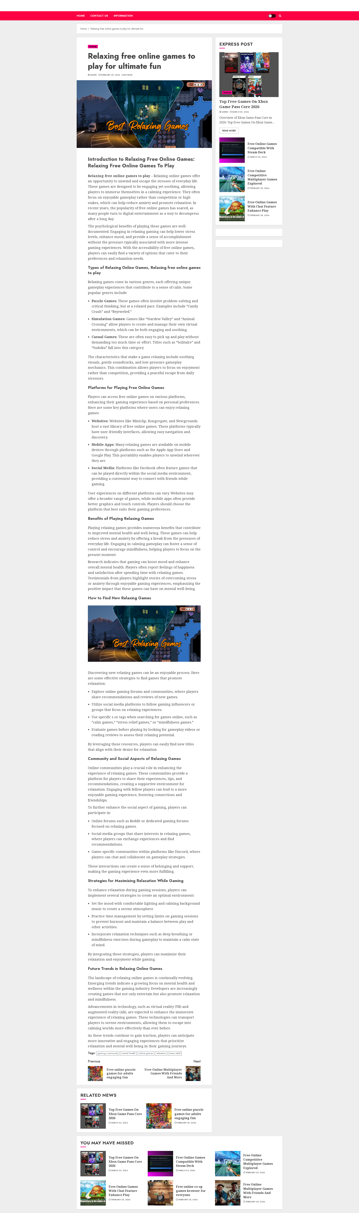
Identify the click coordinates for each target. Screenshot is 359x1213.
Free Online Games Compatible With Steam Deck (262, 148)
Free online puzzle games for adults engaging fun (188, 1114)
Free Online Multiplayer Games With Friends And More (258, 1190)
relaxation (161, 1053)
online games (146, 1053)
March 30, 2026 (119, 1123)
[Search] (280, 15)
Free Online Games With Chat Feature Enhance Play (262, 206)
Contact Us (99, 16)
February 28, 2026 (110, 75)
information (123, 16)
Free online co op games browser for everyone (191, 1191)
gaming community (108, 1053)
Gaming (93, 46)
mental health (128, 1053)
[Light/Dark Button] (272, 16)
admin (93, 75)
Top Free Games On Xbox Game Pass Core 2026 (125, 1114)
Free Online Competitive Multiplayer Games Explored (262, 177)
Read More (229, 130)
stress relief (175, 1053)
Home (81, 16)
